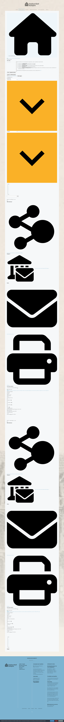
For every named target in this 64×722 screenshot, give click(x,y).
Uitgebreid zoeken (12, 72)
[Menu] (7, 200)
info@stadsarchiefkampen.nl (38, 674)
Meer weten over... (41, 9)
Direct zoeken (21, 9)
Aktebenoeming (13, 74)
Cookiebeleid (40, 708)
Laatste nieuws (22, 669)
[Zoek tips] (16, 66)
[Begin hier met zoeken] (32, 34)
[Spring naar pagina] (18, 196)
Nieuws (47, 9)
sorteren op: (9, 78)
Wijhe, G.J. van (11, 75)
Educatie (26, 9)
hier (40, 70)
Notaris (8, 74)
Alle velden (8, 60)
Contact (29, 708)
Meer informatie (61, 720)
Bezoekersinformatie (33, 9)
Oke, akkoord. (52, 720)
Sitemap (32, 708)
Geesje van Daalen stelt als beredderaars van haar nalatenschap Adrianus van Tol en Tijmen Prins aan (23, 611)
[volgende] (8, 194)
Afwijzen (56, 720)
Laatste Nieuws (24, 708)
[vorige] (8, 636)
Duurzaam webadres (10, 386)
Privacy (36, 708)
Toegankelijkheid (36, 682)
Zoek (8, 72)
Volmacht (15, 75)
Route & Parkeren (36, 681)
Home (17, 9)
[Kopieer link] (17, 388)
